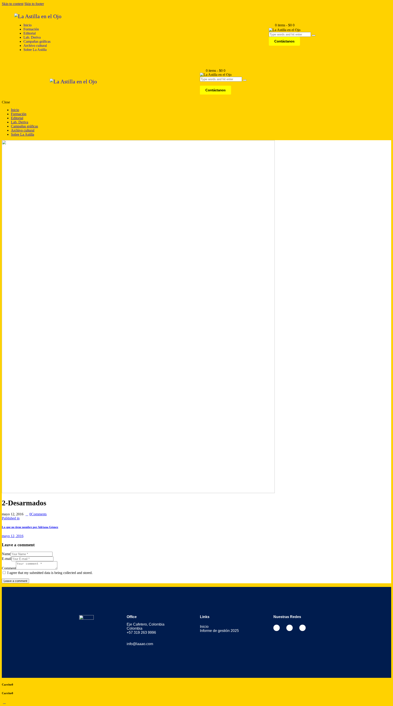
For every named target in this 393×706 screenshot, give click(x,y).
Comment (9, 568)
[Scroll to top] (4, 702)
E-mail (6, 559)
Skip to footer (34, 4)
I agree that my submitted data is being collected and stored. (50, 573)
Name (6, 554)
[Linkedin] (302, 628)
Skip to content (12, 4)
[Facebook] (276, 628)
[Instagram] (289, 628)
